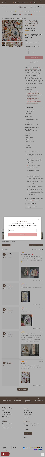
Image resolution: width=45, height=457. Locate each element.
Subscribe (22, 234)
